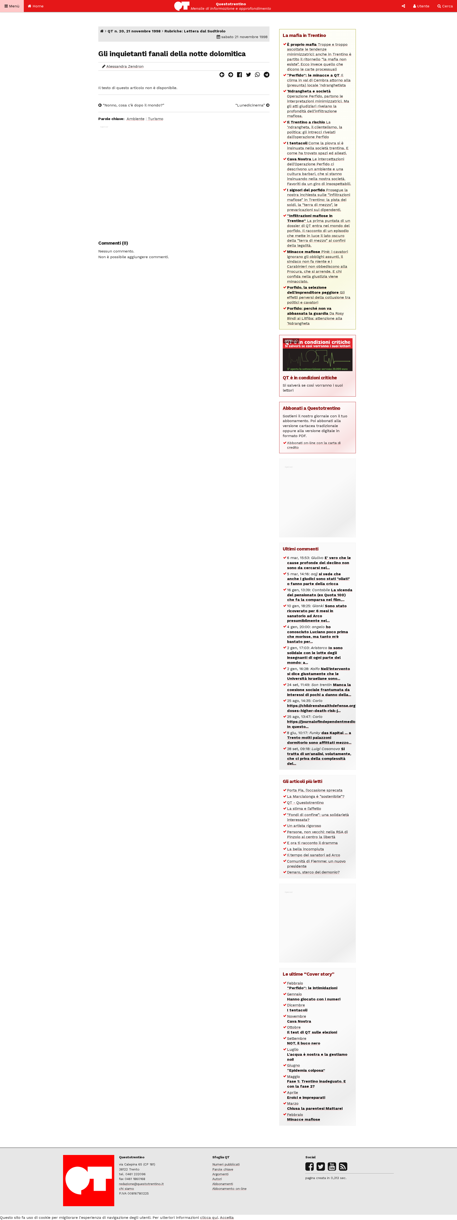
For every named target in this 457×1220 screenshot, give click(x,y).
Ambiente (135, 118)
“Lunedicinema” (250, 105)
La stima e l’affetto (304, 808)
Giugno (306, 1068)
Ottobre (312, 1029)
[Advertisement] (183, 180)
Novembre (299, 1018)
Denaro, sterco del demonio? (313, 872)
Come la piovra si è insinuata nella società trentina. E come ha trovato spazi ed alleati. (317, 148)
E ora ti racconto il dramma (312, 843)
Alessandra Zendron (125, 66)
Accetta (227, 1217)
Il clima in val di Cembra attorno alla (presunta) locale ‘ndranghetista (319, 80)
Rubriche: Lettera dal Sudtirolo (194, 31)
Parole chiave (222, 1169)
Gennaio (313, 996)
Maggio (316, 1081)
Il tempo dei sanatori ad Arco (313, 855)
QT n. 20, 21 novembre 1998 (134, 31)
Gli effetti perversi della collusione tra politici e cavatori (318, 294)
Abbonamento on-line (229, 1188)
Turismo (155, 118)
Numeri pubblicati (226, 1164)
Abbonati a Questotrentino (311, 408)
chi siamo (126, 1188)
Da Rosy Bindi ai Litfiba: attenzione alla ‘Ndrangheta (315, 315)
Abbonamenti (222, 1184)
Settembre (303, 1041)
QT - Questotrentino (305, 802)
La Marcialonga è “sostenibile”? (315, 796)
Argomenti (220, 1174)
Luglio (317, 1054)
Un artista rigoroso (304, 825)
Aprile (306, 1095)
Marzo (315, 1106)
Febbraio (312, 985)
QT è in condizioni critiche (310, 377)
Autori (217, 1179)
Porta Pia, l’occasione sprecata (315, 790)
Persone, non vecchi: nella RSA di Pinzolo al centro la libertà (317, 834)
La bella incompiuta (305, 849)
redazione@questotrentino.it (141, 1184)
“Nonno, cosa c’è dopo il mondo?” (133, 105)
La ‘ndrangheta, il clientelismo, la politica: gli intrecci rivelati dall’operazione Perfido (314, 129)
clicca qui (209, 1217)
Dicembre (297, 1007)
